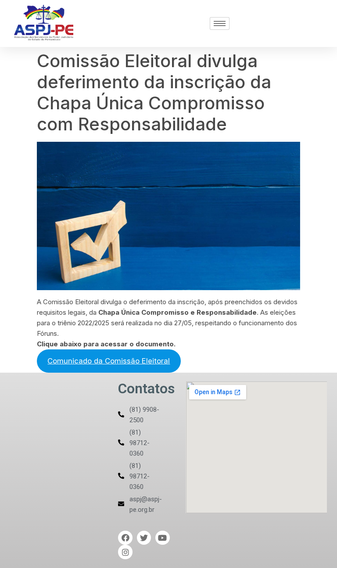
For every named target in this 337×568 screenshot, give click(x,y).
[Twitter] (144, 538)
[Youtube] (162, 538)
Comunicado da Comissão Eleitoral (108, 360)
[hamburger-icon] (219, 23)
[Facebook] (125, 538)
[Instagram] (125, 552)
